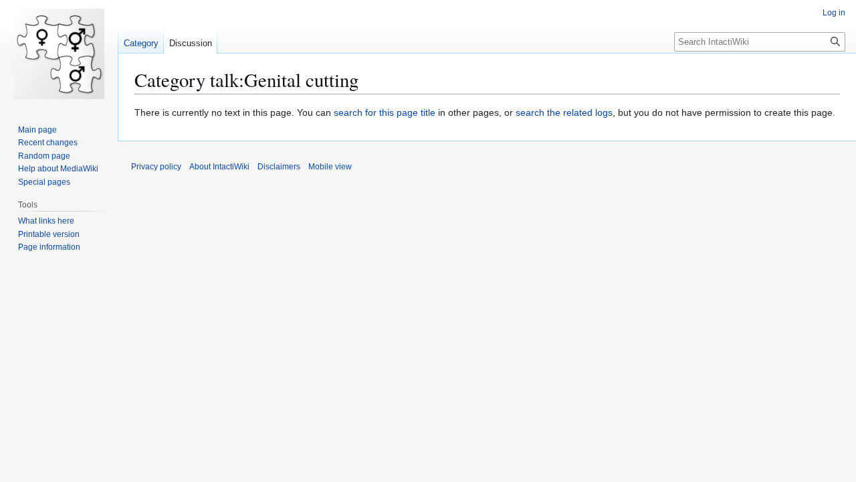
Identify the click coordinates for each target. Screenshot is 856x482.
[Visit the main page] (58, 53)
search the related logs (564, 112)
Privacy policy (156, 166)
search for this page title (384, 112)
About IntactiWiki (219, 166)
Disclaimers (278, 166)
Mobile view (330, 166)
